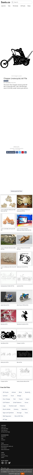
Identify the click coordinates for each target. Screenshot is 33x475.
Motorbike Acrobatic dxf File (22, 324)
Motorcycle (16, 146)
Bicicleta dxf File (4, 324)
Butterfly (27, 392)
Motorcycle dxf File (5, 362)
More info (13, 82)
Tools (9, 6)
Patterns (22, 406)
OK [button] (22, 473)
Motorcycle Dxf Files (16, 191)
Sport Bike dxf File (4, 343)
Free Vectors (4, 430)
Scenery (16, 409)
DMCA (2, 457)
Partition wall (13, 406)
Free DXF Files (4, 428)
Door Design (6, 399)
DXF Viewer (4, 448)
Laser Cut (3, 6)
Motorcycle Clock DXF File (22, 267)
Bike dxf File (19, 362)
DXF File (6, 81)
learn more (17, 473)
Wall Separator (7, 416)
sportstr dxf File (20, 286)
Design (19, 396)
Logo (4, 406)
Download (12, 152)
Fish (14, 399)
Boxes (29, 6)
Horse (26, 402)
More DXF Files (19, 416)
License (3, 454)
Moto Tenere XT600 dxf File (22, 305)
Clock (12, 396)
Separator (24, 409)
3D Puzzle (23, 6)
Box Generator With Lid (7, 446)
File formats (15, 6)
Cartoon (5, 396)
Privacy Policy (4, 456)
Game (27, 399)
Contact (3, 440)
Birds (20, 392)
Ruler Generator (5, 449)
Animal (14, 392)
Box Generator (5, 444)
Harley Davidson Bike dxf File (23, 381)
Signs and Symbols (8, 413)
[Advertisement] (16, 24)
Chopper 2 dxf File (21, 343)
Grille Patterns (17, 402)
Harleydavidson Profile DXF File (7, 286)
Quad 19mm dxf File (5, 305)
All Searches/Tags (5, 432)
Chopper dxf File (4, 381)
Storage (19, 413)
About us (3, 436)
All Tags (5, 419)
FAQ (2, 438)
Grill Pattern (6, 402)
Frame (21, 399)
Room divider (7, 409)
